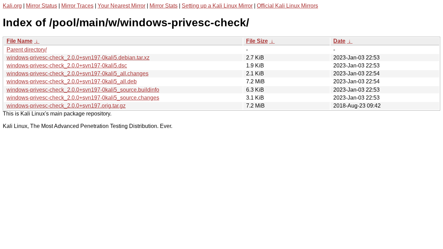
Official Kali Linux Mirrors (287, 6)
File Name (20, 41)
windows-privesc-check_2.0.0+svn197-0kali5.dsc (67, 65)
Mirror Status (41, 6)
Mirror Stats (164, 6)
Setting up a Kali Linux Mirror (217, 6)
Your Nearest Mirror (121, 6)
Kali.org (12, 6)
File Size (257, 41)
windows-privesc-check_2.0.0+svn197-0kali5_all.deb (72, 81)
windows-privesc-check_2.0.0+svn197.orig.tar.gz (66, 106)
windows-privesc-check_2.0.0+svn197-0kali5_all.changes (77, 73)
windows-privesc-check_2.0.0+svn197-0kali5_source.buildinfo (83, 90)
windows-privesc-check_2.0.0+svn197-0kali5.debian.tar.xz (78, 58)
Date (339, 41)
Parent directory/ (27, 50)
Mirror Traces (77, 6)
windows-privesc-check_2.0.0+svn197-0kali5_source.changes (83, 98)
